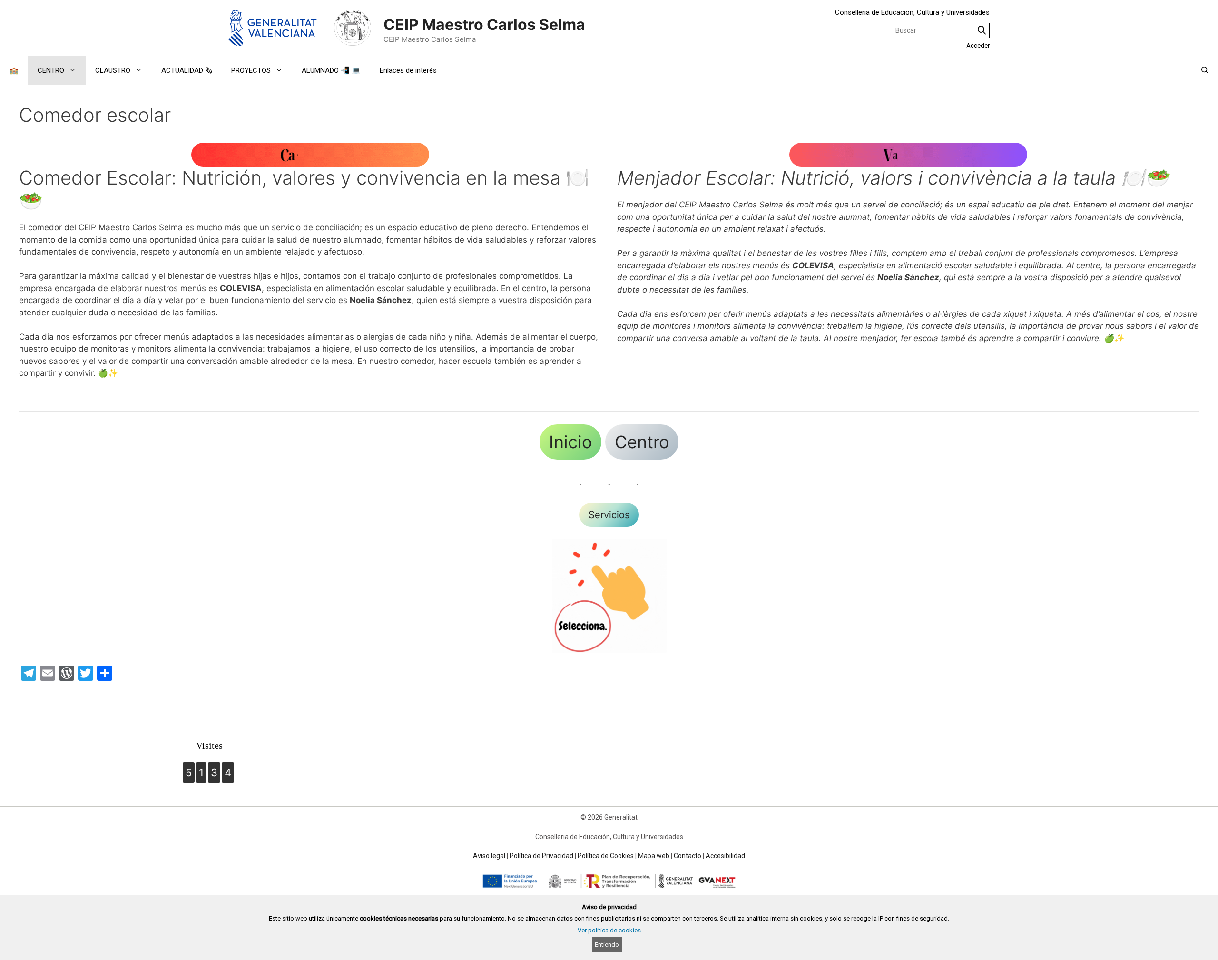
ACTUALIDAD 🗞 (186, 70)
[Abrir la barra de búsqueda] (1205, 70)
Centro (642, 441)
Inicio (570, 441)
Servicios (609, 514)
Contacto (687, 856)
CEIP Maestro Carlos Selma (484, 24)
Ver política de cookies (609, 930)
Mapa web (653, 856)
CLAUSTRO (112, 70)
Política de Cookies (606, 856)
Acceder (978, 45)
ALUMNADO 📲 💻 (331, 70)
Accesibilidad (725, 856)
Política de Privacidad (541, 856)
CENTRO (51, 70)
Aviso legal (489, 856)
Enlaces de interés (408, 70)
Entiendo (607, 944)
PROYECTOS (251, 70)
